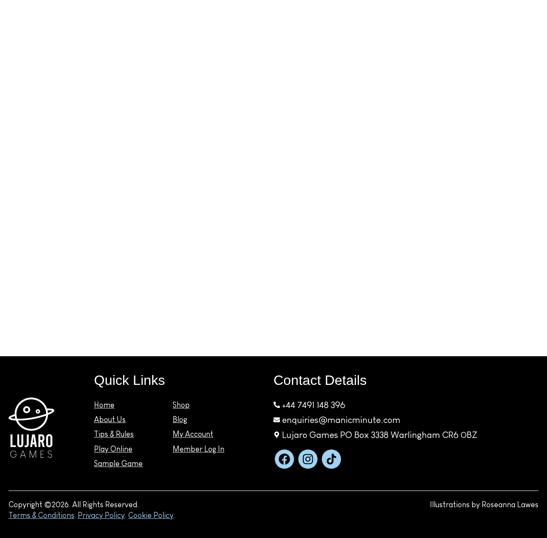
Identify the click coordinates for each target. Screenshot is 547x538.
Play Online (113, 449)
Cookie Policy (151, 515)
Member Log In (198, 449)
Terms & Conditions (41, 515)
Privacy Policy (101, 515)
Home (104, 405)
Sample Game (118, 463)
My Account (526, 42)
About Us (72, 45)
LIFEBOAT (34, 45)
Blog (475, 46)
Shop (278, 45)
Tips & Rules (114, 434)
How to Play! (140, 45)
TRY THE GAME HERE (376, 45)
